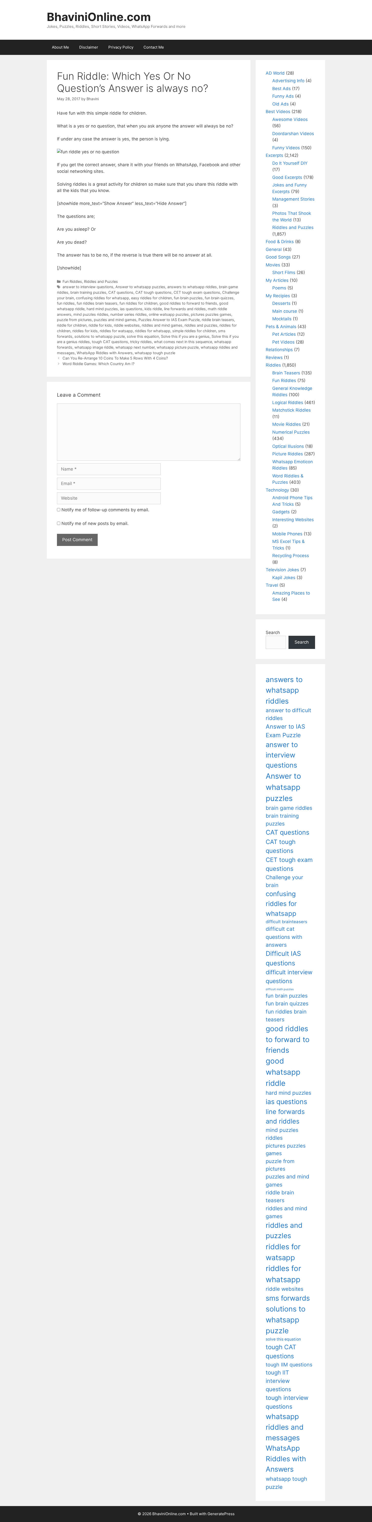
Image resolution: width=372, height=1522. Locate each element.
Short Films (283, 272)
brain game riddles (289, 808)
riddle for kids (100, 325)
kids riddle (153, 309)
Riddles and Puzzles (101, 281)
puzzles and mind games (115, 320)
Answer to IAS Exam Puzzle (285, 731)
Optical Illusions (288, 446)
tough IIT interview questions (278, 1380)
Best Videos (278, 111)
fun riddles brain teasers (97, 303)
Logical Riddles (287, 402)
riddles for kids (85, 331)
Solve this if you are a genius (185, 336)
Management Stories (293, 199)
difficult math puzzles (280, 989)
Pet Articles (284, 334)
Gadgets (281, 511)
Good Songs (278, 257)
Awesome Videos (290, 119)
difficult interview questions (289, 977)
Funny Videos (286, 147)
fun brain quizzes (219, 298)
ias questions (131, 309)
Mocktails (282, 318)
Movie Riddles (286, 424)
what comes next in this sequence (183, 342)
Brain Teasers (286, 372)
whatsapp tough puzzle (155, 353)
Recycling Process (290, 555)
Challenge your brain (284, 881)
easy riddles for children (151, 298)
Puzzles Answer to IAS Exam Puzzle (169, 320)
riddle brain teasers (218, 320)
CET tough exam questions (197, 292)
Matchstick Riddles (291, 410)
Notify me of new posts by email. (95, 523)
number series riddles (128, 314)
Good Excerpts (287, 177)
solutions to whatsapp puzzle (99, 336)
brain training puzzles (88, 292)
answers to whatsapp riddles (192, 287)
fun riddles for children (138, 303)
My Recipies (278, 295)
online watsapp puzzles (169, 314)
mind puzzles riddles (90, 314)
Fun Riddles (72, 281)
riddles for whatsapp (152, 331)
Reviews (274, 357)
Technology (277, 490)
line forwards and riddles (185, 309)
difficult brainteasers (286, 921)
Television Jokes (282, 569)
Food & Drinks (280, 241)
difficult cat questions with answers (284, 937)
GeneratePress (221, 1513)
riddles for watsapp (116, 331)
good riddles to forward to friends (188, 303)
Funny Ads (283, 96)
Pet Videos (283, 342)
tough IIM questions (289, 1365)
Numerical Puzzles (291, 432)
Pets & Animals (281, 326)
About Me (60, 47)
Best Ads (281, 88)
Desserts (281, 303)
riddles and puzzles (200, 325)
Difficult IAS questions (283, 958)
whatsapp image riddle (93, 347)
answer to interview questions (88, 287)
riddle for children (72, 325)
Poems (279, 287)
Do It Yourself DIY (289, 163)
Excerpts (274, 155)
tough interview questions (287, 1402)
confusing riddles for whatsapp (102, 298)
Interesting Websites (293, 519)
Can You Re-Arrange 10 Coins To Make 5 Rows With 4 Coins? (115, 358)
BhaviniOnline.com (99, 17)
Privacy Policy (120, 47)
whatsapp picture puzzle (178, 347)
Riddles (273, 365)
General (274, 249)
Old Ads (280, 104)
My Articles (277, 280)
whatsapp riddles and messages (285, 1427)
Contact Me (153, 47)
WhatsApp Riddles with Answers (105, 353)
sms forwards (288, 1298)
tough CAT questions (110, 342)
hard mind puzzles (102, 309)
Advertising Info (288, 80)
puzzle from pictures (74, 320)
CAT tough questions (153, 292)
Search (273, 632)
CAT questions (120, 292)
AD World (275, 73)
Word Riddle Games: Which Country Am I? (98, 364)
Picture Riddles (287, 453)
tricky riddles (141, 342)
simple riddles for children (194, 331)
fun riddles (66, 303)
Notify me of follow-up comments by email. (105, 509)
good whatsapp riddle (283, 1072)
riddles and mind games (162, 325)
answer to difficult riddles (288, 714)
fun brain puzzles (188, 298)
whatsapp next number (135, 347)
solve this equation (143, 336)
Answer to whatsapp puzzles (140, 287)
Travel (272, 585)
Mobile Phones (287, 533)
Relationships (279, 349)
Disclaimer (88, 47)
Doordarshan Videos (293, 133)
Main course (284, 311)
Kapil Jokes (283, 577)
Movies (273, 264)
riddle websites (127, 325)
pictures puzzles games (211, 314)
